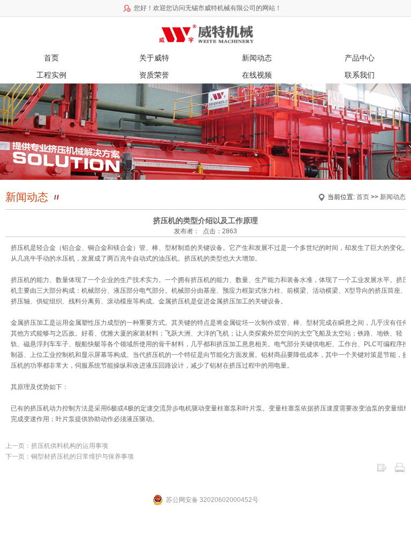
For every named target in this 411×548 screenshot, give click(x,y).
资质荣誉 (154, 75)
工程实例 (51, 75)
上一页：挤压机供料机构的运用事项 (56, 446)
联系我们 (360, 75)
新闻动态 (257, 58)
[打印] (400, 467)
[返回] (381, 467)
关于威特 (154, 58)
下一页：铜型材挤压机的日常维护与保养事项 (69, 456)
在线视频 (257, 75)
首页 (51, 58)
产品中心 (360, 58)
